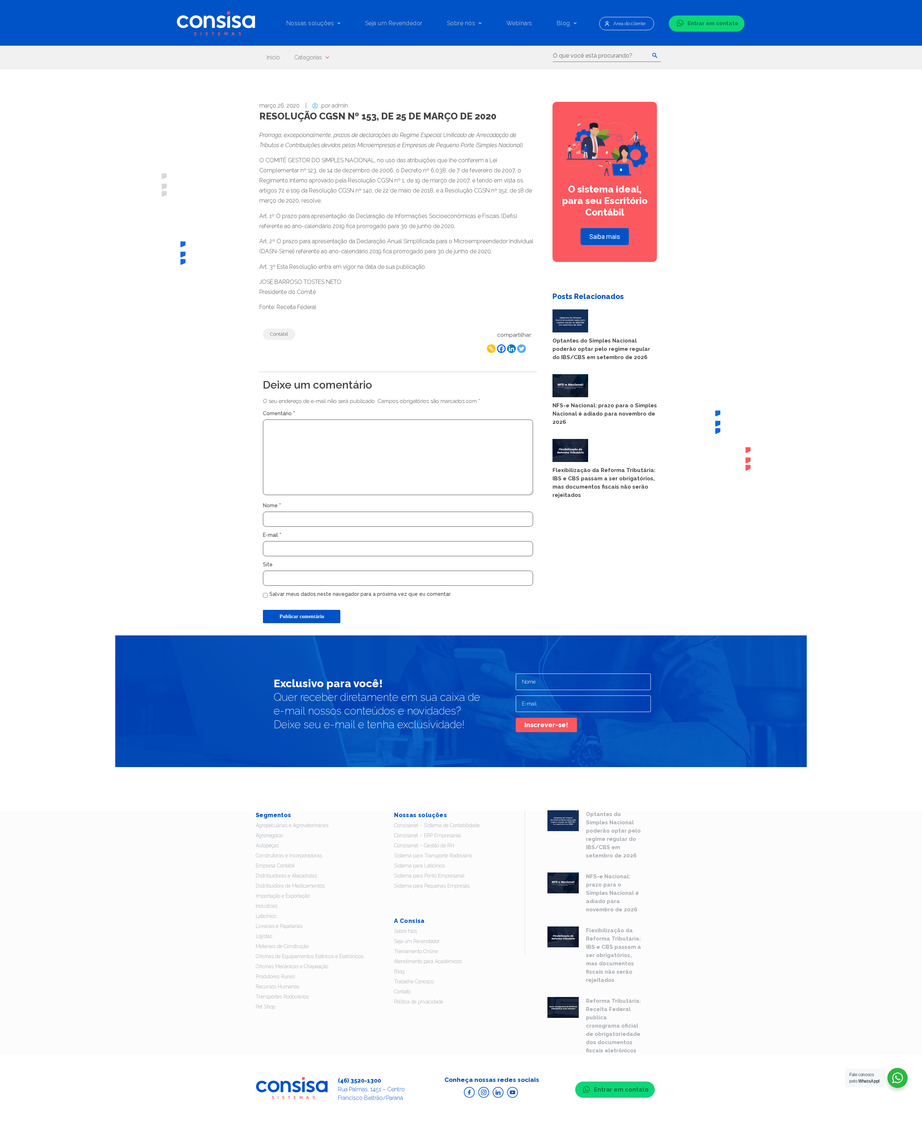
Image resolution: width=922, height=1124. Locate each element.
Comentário (279, 413)
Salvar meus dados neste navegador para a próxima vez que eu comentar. (360, 594)
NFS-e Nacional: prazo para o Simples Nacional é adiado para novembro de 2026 (604, 413)
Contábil (279, 334)
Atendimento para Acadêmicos (428, 961)
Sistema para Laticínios (419, 866)
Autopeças (267, 845)
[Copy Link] (491, 348)
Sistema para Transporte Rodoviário (433, 855)
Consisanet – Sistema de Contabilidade (437, 825)
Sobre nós (461, 23)
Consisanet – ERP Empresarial (427, 835)
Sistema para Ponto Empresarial (429, 876)
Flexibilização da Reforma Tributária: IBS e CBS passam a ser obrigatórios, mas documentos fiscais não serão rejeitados (613, 955)
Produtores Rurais (275, 976)
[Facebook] (501, 348)
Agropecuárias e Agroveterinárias (292, 825)
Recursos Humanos (277, 986)
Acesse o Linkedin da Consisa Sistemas (498, 1092)
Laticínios (266, 916)
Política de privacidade (418, 1002)
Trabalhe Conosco (414, 981)
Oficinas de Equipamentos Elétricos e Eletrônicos (309, 956)
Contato (402, 991)
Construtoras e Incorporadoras (289, 855)
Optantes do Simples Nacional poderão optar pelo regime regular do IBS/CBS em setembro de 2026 (601, 349)
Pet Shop (265, 1007)
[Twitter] (521, 348)
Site (268, 564)
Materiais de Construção (282, 946)
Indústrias (266, 906)
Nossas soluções (310, 23)
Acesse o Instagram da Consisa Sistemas (483, 1092)
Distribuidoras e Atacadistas (286, 876)
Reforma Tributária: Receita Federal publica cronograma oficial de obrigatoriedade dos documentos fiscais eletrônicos (613, 1026)
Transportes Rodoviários (282, 997)
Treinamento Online (416, 951)
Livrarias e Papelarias (279, 926)
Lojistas (264, 936)
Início (273, 57)
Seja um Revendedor (393, 23)
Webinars (519, 23)
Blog (563, 23)
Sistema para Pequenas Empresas (432, 886)
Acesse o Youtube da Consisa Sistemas (512, 1092)
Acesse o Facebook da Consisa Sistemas (469, 1092)
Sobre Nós (405, 931)
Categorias (308, 57)
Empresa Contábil (275, 866)
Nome (272, 505)
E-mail (272, 535)
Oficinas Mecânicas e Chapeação (292, 966)
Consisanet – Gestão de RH (424, 845)
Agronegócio (269, 835)
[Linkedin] (511, 348)
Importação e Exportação (283, 896)
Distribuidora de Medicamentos (290, 886)
